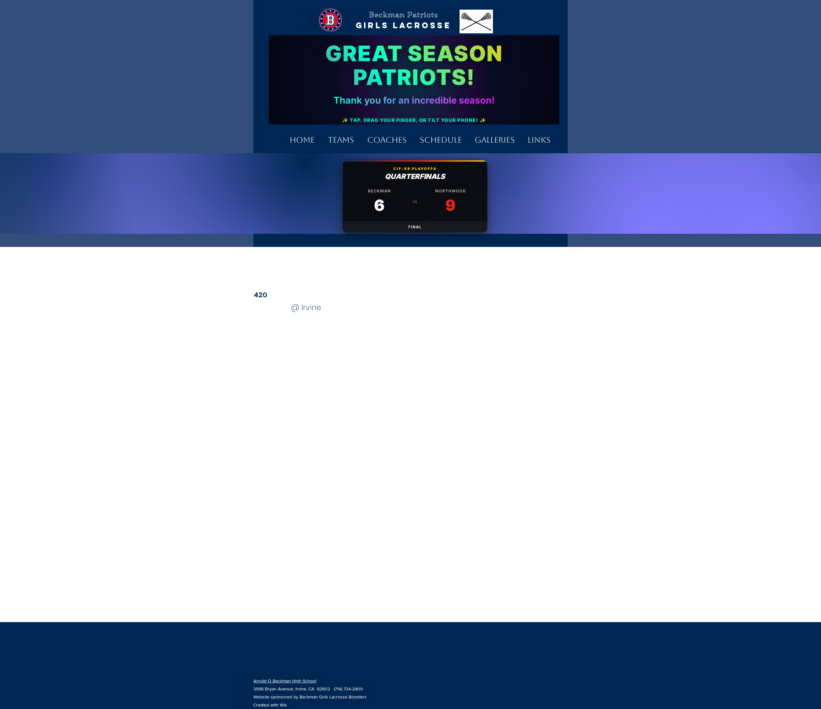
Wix (283, 704)
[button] (340, 137)
